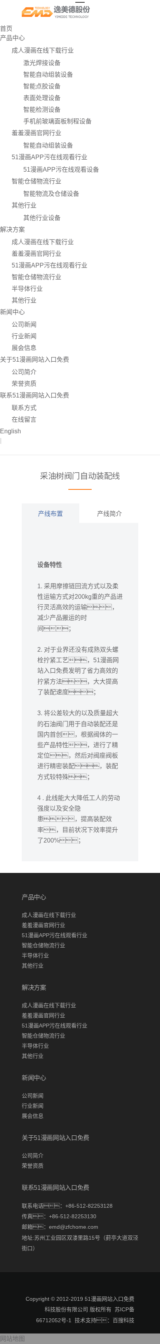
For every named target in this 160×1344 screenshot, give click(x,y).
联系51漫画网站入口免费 (34, 395)
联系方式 (24, 408)
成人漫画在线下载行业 (43, 50)
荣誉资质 (24, 383)
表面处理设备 (42, 98)
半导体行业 (27, 288)
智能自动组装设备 (48, 74)
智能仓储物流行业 (36, 181)
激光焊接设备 (42, 63)
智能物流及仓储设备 (51, 193)
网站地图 (12, 1338)
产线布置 (50, 513)
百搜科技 (123, 1320)
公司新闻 (24, 324)
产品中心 (12, 38)
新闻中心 (12, 312)
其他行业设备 (42, 218)
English (10, 431)
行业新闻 (24, 336)
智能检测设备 (42, 109)
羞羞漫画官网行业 (36, 133)
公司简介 (24, 372)
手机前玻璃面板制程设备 (57, 121)
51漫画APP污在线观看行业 (49, 157)
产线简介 (109, 513)
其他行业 (24, 205)
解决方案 (12, 229)
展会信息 (24, 348)
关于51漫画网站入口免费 (34, 359)
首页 (6, 28)
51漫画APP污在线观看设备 (61, 169)
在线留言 (24, 419)
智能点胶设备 (42, 86)
